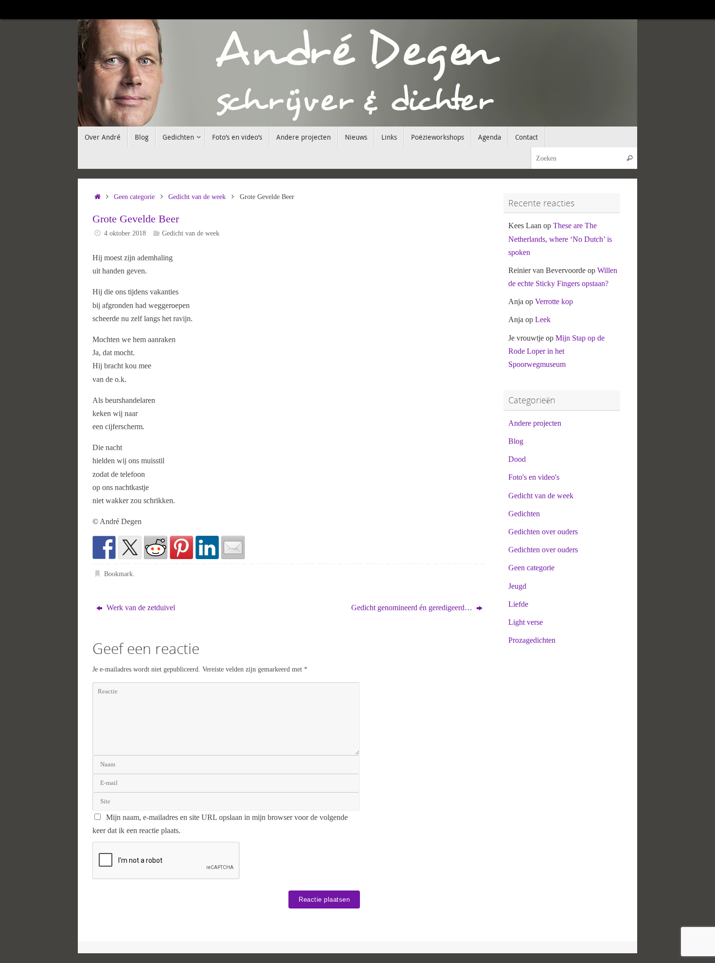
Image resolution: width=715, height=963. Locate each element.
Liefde (518, 604)
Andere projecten (534, 423)
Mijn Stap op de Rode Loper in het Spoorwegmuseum (556, 351)
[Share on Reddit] (155, 547)
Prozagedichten (531, 640)
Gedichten (524, 513)
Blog (515, 441)
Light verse (525, 622)
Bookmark (118, 574)
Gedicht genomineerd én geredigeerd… (412, 607)
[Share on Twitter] (130, 547)
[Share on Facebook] (104, 547)
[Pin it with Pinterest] (181, 547)
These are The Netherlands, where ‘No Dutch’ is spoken (560, 238)
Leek (543, 319)
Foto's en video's (533, 477)
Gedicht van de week (197, 196)
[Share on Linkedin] (207, 547)
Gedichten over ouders (543, 531)
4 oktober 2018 (125, 233)
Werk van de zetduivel (140, 607)
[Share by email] (233, 547)
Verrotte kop (554, 301)
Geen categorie (134, 196)
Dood (517, 459)
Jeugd (517, 586)
